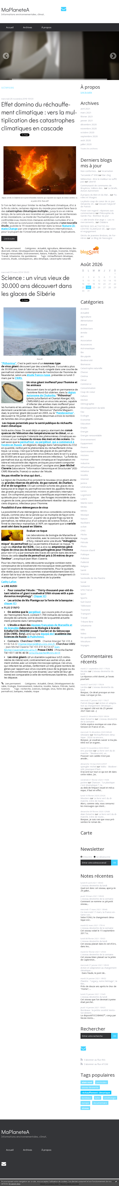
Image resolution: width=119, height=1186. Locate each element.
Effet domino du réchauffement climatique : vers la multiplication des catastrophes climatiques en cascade (39, 116)
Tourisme (85, 609)
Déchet (84, 400)
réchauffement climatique (60, 256)
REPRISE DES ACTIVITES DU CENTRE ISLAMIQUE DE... (95, 227)
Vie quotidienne (29, 256)
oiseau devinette (90, 1087)
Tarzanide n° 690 (89, 175)
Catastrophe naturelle (91, 368)
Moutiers (85, 798)
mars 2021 (86, 112)
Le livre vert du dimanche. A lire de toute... (96, 799)
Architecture (87, 328)
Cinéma (84, 376)
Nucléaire (85, 522)
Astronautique (88, 348)
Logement (86, 495)
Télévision (86, 605)
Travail (4, 256)
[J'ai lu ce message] (116, 1181)
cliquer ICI (10, 603)
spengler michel (88, 766)
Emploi (72, 250)
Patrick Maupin (88, 703)
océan (83, 526)
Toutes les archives (89, 149)
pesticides (101, 1082)
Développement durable (31, 250)
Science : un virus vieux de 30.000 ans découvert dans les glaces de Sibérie (36, 285)
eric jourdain (87, 750)
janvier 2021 (87, 120)
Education (85, 423)
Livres (84, 491)
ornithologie (110, 1097)
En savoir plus (14, 1184)
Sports (84, 598)
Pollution (52, 253)
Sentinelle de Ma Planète (93, 578)
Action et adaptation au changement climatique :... (99, 704)
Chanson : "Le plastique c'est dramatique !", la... (98, 783)
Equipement (87, 443)
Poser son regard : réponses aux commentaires (97, 212)
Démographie (87, 403)
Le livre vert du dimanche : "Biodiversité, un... (98, 752)
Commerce (86, 384)
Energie (84, 431)
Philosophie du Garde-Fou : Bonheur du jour (97, 214)
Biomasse (85, 364)
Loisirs (84, 498)
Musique (85, 514)
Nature (43, 253)
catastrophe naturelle (60, 258)
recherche (26, 688)
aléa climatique (41, 258)
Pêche (84, 534)
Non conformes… (89, 171)
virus (53, 688)
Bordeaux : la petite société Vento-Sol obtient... (98, 1011)
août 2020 (86, 140)
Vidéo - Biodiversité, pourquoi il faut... (99, 768)
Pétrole (64, 686)
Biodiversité (87, 360)
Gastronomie (87, 451)
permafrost (7, 691)
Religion (84, 566)
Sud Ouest (86, 601)
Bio (82, 352)
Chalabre (103, 222)
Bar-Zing (106, 175)
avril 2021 (85, 108)
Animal (84, 324)
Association (86, 340)
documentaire (100, 1102)
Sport (83, 593)
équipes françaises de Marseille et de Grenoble (38, 626)
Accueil (9, 27)
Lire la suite (9, 238)
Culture (84, 396)
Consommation (88, 388)
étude (14, 258)
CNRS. (18, 378)
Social (83, 582)
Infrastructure (87, 467)
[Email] (63, 9)
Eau (46, 250)
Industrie (37, 686)
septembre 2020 (89, 136)
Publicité (85, 562)
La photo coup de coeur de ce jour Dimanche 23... (98, 202)
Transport (86, 613)
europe (85, 1102)
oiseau (85, 1108)
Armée (84, 332)
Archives (27, 27)
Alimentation (65, 248)
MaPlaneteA (15, 9)
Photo (84, 546)
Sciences (69, 253)
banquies (18, 691)
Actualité (42, 248)
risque (36, 691)
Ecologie (53, 250)
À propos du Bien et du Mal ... (95, 194)
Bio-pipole (86, 356)
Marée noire (87, 503)
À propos (46, 27)
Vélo (83, 629)
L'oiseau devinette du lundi (97, 672)
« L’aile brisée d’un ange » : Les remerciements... (98, 221)
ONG (83, 530)
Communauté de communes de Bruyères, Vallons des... (96, 186)
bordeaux (86, 1097)
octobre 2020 (87, 132)
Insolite (47, 686)
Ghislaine (85, 734)
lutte (97, 1097)
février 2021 (87, 116)
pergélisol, (35, 612)
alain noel (87, 1082)
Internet (85, 479)
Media (84, 506)
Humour (85, 459)
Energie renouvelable (11, 253)
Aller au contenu (9, 2)
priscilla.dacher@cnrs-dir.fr (44, 652)
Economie (63, 250)
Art (82, 336)
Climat (14, 250)
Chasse (84, 372)
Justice (84, 483)
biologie (45, 688)
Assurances (86, 344)
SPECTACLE (86, 590)
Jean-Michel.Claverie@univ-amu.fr (32, 648)
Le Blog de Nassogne (101, 238)
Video (83, 633)
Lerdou (84, 687)
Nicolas (84, 671)
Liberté (92, 181)
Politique (85, 554)
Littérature (86, 487)
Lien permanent (12, 248)
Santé (60, 253)
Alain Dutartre (87, 718)
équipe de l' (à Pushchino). (37, 635)
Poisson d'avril (88, 550)
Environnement (31, 253)
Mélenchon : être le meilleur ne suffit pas (99, 180)
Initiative (85, 471)
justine (84, 782)
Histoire (85, 455)
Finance (84, 447)
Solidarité (85, 586)
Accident (85, 308)
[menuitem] (9, 27)
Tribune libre (87, 621)
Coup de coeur (88, 392)
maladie (28, 691)
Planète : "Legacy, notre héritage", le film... (99, 982)
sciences (5, 258)
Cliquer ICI (40, 596)
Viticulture (85, 641)
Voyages (85, 645)
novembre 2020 (89, 128)
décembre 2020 (89, 124)
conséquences (25, 258)
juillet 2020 (86, 144)
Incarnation (107, 171)
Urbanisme (14, 256)
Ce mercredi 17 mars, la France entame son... (98, 913)
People (84, 538)
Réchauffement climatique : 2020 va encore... (98, 736)
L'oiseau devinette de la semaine (99, 720)
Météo (84, 510)
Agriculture (52, 248)
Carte (86, 833)
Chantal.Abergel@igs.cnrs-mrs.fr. (37, 644)
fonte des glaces (65, 688)
